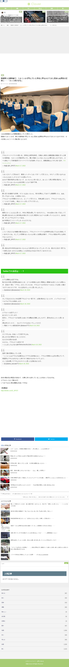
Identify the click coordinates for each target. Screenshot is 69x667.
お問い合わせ (40, 661)
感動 (2, 75)
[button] (2, 16)
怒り (34, 598)
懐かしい (34, 611)
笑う (34, 635)
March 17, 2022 (21, 165)
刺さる (34, 593)
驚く (34, 649)
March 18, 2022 (25, 290)
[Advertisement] (34, 40)
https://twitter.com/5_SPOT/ (9, 390)
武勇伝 (34, 621)
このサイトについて (30, 661)
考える (34, 639)
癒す (34, 625)
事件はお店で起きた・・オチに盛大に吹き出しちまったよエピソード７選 (17, 493)
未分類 (34, 616)
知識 (34, 630)
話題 (34, 644)
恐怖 (34, 602)
